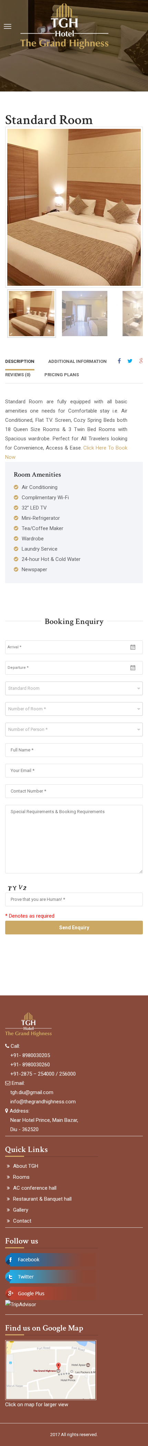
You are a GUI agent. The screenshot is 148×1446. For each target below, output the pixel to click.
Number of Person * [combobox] (27, 729)
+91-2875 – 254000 (32, 1074)
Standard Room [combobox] (24, 688)
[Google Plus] (141, 361)
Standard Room (49, 120)
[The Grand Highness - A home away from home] (64, 26)
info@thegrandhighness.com (43, 1102)
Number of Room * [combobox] (27, 708)
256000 (67, 1074)
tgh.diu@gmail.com (31, 1092)
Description (19, 361)
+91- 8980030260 (30, 1065)
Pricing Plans (61, 374)
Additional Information (77, 361)
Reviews (18, 374)
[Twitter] (130, 361)
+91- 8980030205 (30, 1055)
